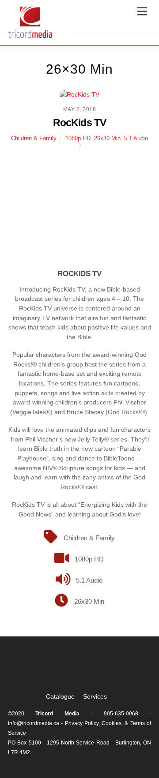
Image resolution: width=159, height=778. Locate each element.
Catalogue (60, 696)
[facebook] (80, 668)
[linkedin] (105, 668)
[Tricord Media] (30, 34)
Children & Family (34, 138)
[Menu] (142, 11)
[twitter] (55, 668)
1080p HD (78, 138)
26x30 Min (107, 138)
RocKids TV (79, 122)
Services (95, 696)
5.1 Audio (136, 138)
